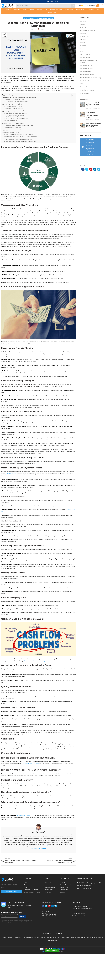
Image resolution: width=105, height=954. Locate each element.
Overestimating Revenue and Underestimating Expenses (19, 125)
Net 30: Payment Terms (87, 74)
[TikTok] (55, 914)
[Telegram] (98, 169)
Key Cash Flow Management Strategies (14, 104)
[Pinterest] (90, 169)
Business (83, 21)
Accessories (39, 9)
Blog (25, 887)
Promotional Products (87, 90)
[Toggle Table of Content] (72, 95)
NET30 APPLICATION (52, 1)
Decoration (83, 33)
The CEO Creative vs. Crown (80, 916)
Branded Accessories (66, 884)
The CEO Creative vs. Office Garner (82, 908)
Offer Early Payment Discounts (15, 116)
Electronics (83, 39)
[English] (80, 6)
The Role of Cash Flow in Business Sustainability (17, 101)
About (26, 884)
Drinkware (31, 9)
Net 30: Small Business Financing (43, 18)
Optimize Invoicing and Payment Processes (15, 113)
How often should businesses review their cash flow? (19, 139)
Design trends (84, 36)
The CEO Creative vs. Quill (79, 906)
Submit (22, 916)
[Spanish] (82, 6)
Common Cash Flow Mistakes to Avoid (13, 123)
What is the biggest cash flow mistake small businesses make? (21, 141)
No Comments (96, 108)
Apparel (24, 9)
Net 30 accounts (12, 474)
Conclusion (6, 130)
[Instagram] (49, 914)
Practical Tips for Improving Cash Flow (13, 111)
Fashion (82, 42)
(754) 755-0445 (91, 5)
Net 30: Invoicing (85, 71)
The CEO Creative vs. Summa (80, 913)
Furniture (83, 45)
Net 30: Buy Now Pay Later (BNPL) (88, 61)
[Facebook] (82, 169)
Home (46, 9)
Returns (47, 884)
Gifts (81, 48)
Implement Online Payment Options (16, 115)
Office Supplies (90, 9)
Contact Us (48, 892)
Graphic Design (64, 887)
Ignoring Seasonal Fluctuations (13, 127)
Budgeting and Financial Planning (13, 106)
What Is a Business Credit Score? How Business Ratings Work (93, 125)
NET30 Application (51, 950)
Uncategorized (84, 93)
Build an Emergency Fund (12, 122)
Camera (82, 24)
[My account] (97, 5)
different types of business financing (34, 661)
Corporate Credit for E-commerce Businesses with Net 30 (93, 104)
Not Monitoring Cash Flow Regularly (15, 129)
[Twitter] (86, 169)
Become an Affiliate (11, 891)
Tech (98, 9)
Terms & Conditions (50, 887)
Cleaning (83, 27)
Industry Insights (85, 54)
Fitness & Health (52, 12)
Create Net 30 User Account (32, 892)
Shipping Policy (49, 889)
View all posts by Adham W (38, 848)
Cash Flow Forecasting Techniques (14, 108)
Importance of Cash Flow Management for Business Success (19, 97)
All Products (8, 9)
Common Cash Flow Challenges (13, 103)
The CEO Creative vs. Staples (80, 911)
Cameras (62, 892)
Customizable (17, 9)
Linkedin (53, 846)
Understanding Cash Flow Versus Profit (14, 99)
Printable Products (86, 87)
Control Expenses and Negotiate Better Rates (17, 118)
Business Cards (64, 889)
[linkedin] (94, 169)
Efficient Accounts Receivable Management (16, 110)
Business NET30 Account (31, 889)
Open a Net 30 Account (24, 815)
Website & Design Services (56, 9)
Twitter (49, 846)
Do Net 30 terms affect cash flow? (14, 138)
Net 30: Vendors (85, 81)
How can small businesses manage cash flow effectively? (19, 134)
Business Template (80, 9)
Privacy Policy (48, 882)
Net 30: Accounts (29, 18)
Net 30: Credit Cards (86, 65)
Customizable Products (87, 30)
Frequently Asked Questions (11, 132)
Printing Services (69, 9)
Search (73, 6)
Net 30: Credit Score (86, 68)
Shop (25, 882)
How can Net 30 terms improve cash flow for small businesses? (21, 136)
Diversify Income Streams (12, 120)
